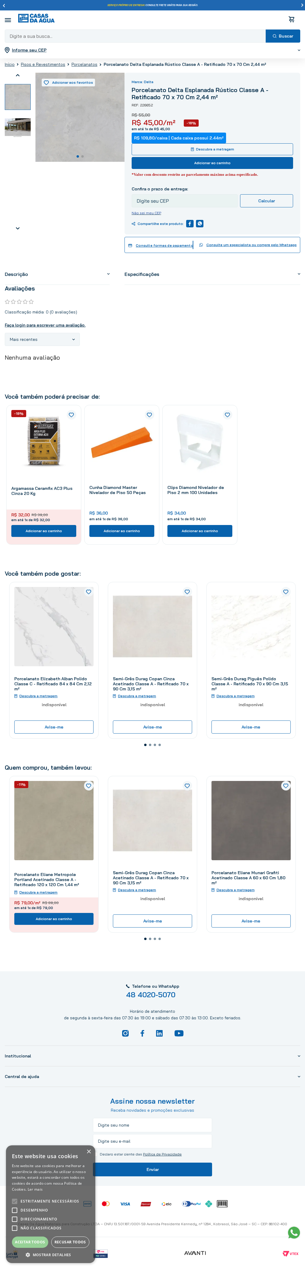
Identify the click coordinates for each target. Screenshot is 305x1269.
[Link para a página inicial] (10, 64)
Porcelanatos (84, 64)
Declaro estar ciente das (141, 1154)
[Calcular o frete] (266, 200)
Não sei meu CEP (146, 213)
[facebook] (190, 223)
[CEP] (185, 196)
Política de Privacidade (162, 1154)
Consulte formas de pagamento (164, 245)
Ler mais (35, 1189)
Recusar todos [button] (70, 1242)
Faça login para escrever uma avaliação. (45, 325)
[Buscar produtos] (283, 36)
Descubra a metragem (215, 149)
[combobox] (152, 36)
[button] (145, 745)
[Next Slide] (302, 5)
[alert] (50, 1204)
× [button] (88, 1152)
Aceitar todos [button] (30, 1242)
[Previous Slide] (4, 5)
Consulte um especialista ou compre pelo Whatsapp (251, 245)
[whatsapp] (199, 223)
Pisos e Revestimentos (43, 64)
